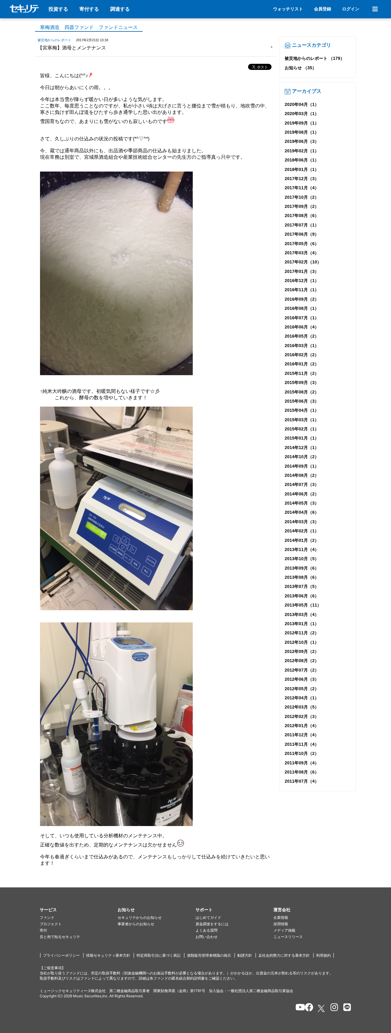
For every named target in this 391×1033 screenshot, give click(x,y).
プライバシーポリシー (61, 955)
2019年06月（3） (302, 141)
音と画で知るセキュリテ (60, 936)
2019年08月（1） (302, 132)
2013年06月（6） (302, 595)
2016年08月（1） (302, 308)
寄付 (43, 930)
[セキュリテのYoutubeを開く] (297, 1008)
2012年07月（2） (302, 670)
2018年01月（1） (302, 169)
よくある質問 (206, 930)
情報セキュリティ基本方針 (108, 955)
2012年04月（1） (302, 697)
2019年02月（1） (302, 150)
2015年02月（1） (302, 428)
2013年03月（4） (302, 614)
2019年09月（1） (302, 123)
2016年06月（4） (302, 326)
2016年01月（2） (302, 363)
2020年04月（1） (302, 104)
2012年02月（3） (302, 716)
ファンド (47, 917)
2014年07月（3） (302, 484)
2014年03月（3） (302, 521)
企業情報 (280, 917)
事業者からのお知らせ (136, 924)
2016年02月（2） (302, 354)
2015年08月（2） (302, 392)
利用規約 (323, 955)
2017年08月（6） (302, 215)
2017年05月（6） (302, 243)
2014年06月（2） (302, 493)
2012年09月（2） (302, 651)
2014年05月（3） (302, 503)
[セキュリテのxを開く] (322, 1008)
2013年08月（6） (302, 577)
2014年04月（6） (302, 512)
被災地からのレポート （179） (315, 58)
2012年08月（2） (302, 660)
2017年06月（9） (302, 234)
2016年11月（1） (302, 289)
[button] (79, 910)
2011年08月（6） (302, 772)
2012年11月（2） (302, 632)
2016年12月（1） (302, 280)
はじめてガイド (208, 917)
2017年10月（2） (302, 197)
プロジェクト (51, 924)
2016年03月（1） (302, 345)
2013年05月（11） (303, 605)
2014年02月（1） (302, 530)
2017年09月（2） (302, 206)
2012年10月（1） (302, 642)
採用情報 (280, 924)
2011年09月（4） (302, 762)
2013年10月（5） (302, 558)
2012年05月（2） (302, 688)
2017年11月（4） (302, 187)
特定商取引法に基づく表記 (159, 955)
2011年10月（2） (302, 753)
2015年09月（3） (302, 382)
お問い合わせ (206, 936)
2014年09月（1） (302, 466)
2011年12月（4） (302, 734)
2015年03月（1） (302, 419)
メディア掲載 (284, 930)
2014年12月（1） (302, 447)
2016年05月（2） (302, 336)
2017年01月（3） (302, 271)
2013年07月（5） (302, 586)
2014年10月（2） (302, 456)
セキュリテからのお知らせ (140, 917)
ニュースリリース (288, 936)
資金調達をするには (212, 924)
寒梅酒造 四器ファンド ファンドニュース (89, 27)
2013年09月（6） (302, 568)
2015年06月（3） (302, 401)
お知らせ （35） (300, 67)
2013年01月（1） (302, 623)
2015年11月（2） (302, 373)
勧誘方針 (244, 955)
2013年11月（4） (302, 549)
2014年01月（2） (302, 540)
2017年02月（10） (303, 261)
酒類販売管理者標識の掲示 (209, 955)
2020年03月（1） (302, 113)
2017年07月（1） (302, 225)
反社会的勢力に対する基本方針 (284, 955)
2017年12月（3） (302, 178)
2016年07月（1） (302, 317)
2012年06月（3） (302, 679)
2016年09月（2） (302, 299)
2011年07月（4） (302, 781)
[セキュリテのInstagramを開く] (333, 1008)
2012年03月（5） (302, 707)
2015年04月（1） (302, 410)
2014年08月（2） (302, 475)
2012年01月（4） (302, 725)
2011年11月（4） (302, 744)
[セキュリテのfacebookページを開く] (307, 1008)
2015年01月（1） (302, 438)
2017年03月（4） (302, 252)
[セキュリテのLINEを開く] (345, 1008)
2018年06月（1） (302, 160)
